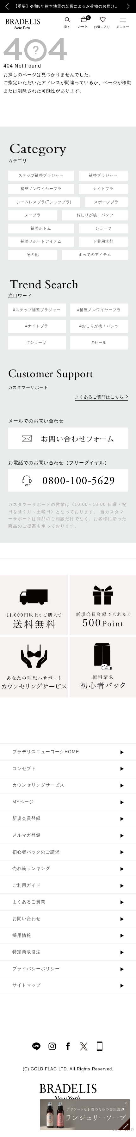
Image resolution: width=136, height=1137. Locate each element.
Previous (7, 6)
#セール (99, 342)
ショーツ (103, 228)
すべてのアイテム (94, 254)
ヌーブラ (32, 215)
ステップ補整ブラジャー (41, 175)
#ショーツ (37, 342)
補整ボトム (41, 228)
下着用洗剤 (103, 241)
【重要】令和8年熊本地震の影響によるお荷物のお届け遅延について (68, 6)
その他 (33, 254)
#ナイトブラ (36, 326)
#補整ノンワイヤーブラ (99, 310)
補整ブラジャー (103, 175)
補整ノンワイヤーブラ (41, 188)
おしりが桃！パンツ (95, 215)
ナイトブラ (103, 188)
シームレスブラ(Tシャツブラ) (43, 202)
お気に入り (102, 27)
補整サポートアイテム (41, 241)
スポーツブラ (106, 202)
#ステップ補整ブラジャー (37, 310)
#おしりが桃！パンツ (99, 326)
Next (130, 6)
